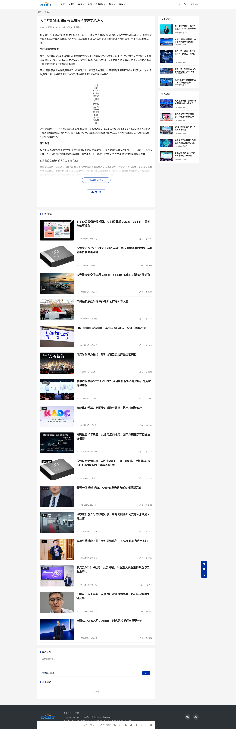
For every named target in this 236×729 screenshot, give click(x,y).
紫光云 (45, 568)
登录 (190, 4)
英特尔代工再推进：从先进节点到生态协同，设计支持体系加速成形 (185, 142)
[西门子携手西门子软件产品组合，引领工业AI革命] (166, 29)
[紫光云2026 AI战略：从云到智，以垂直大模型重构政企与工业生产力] (57, 575)
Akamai (45, 488)
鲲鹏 (44, 409)
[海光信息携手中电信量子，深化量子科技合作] (166, 117)
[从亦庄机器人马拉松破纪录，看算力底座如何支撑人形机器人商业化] (57, 522)
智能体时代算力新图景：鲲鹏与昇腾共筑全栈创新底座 (109, 408)
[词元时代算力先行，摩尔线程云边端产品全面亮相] (57, 363)
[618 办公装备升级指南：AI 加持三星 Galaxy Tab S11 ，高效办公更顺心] (57, 230)
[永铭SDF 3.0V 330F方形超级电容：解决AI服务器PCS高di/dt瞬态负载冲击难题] (57, 256)
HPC (44, 542)
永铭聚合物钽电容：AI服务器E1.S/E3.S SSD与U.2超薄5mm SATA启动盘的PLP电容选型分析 (113, 463)
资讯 (80, 4)
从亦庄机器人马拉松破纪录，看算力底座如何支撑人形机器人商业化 (113, 516)
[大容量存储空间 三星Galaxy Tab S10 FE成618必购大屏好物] (57, 283)
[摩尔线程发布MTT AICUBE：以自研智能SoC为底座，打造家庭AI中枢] (57, 389)
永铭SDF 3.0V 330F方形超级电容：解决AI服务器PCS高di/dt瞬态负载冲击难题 (114, 250)
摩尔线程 (46, 355)
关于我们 (67, 713)
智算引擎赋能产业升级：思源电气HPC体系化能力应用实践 (112, 541)
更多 (121, 4)
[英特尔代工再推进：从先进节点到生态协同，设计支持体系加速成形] (166, 143)
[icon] (187, 717)
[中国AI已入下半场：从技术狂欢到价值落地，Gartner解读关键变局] (57, 602)
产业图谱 (99, 4)
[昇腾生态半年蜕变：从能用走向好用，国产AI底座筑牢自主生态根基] (57, 443)
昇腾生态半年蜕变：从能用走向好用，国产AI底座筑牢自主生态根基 (113, 436)
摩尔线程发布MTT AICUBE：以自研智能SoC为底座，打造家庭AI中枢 (113, 383)
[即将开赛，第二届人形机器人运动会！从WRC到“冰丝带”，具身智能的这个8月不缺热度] (166, 71)
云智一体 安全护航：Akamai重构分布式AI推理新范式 (108, 487)
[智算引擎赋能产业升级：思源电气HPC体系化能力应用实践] (57, 549)
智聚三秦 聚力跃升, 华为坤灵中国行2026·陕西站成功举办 (185, 155)
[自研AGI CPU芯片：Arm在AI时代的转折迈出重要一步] (57, 629)
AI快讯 (71, 4)
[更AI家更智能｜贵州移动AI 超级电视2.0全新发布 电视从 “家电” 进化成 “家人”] (166, 103)
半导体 (45, 329)
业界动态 (77, 27)
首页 (63, 4)
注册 (197, 4)
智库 (111, 4)
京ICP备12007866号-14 (91, 721)
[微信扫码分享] (114, 725)
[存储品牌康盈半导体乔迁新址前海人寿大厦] (57, 309)
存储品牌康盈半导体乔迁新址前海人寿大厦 (102, 301)
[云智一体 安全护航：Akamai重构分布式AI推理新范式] (57, 496)
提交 (146, 673)
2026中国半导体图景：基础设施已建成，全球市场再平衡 (111, 328)
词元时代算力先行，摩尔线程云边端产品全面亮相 (106, 354)
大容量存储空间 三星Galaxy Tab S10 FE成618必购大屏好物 (113, 274)
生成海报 (106, 725)
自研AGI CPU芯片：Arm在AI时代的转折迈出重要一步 (109, 620)
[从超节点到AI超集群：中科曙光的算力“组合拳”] (166, 42)
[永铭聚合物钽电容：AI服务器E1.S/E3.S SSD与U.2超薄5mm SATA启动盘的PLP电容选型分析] (57, 469)
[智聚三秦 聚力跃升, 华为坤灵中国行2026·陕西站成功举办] (166, 156)
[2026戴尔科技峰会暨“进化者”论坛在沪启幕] (166, 82)
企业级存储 (47, 462)
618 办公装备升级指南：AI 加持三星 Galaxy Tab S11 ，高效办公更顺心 (113, 223)
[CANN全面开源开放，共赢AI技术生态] (166, 130)
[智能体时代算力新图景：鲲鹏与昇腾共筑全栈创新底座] (57, 416)
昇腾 (44, 435)
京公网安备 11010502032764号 (118, 721)
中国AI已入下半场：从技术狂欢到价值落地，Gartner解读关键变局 (113, 596)
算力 (44, 515)
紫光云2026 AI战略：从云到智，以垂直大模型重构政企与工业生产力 (113, 569)
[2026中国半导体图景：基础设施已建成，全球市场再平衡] (57, 336)
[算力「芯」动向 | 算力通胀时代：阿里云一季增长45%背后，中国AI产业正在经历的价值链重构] (166, 56)
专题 (90, 4)
